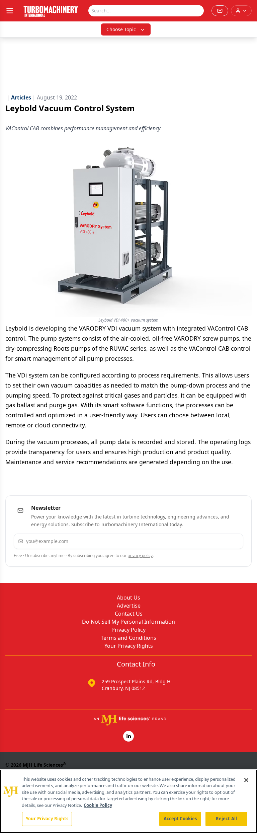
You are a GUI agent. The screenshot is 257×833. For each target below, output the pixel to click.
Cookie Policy (98, 805)
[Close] (246, 780)
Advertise (129, 605)
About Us (128, 597)
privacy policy (140, 555)
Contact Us (129, 613)
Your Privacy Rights (128, 645)
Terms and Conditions (128, 637)
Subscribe (217, 541)
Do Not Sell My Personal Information (128, 621)
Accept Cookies (180, 819)
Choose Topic (121, 29)
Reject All (226, 819)
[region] (128, 801)
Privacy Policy (128, 629)
